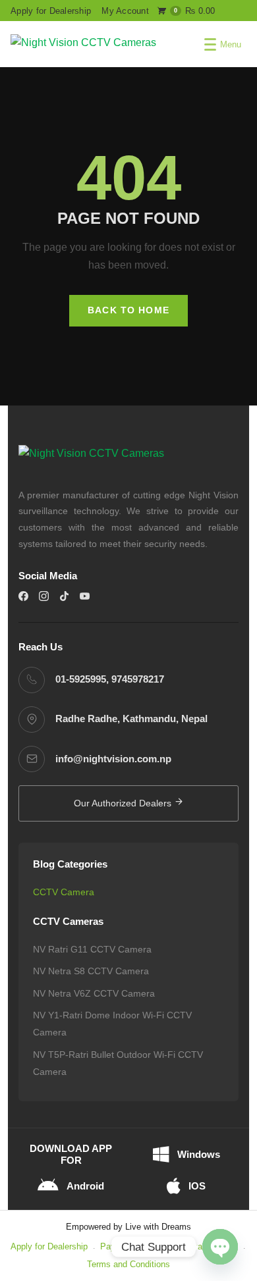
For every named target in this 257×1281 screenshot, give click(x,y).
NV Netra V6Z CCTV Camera (94, 993)
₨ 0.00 (194, 11)
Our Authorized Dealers (124, 803)
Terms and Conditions (128, 1264)
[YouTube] (85, 596)
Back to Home (128, 310)
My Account (125, 11)
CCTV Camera (63, 892)
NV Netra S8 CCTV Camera (91, 971)
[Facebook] (23, 596)
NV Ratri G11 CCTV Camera (92, 949)
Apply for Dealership (51, 11)
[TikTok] (64, 596)
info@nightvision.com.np (113, 759)
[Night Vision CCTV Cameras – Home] (83, 44)
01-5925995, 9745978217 (109, 679)
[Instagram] (44, 596)
